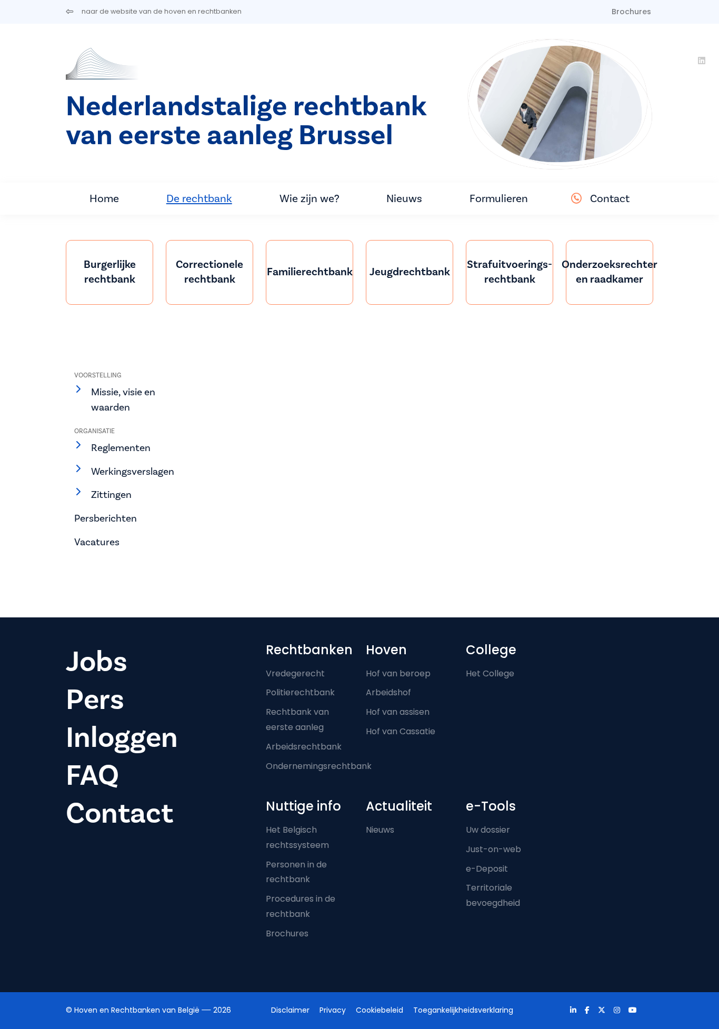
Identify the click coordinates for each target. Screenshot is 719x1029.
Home (104, 198)
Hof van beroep (398, 673)
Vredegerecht (295, 673)
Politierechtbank (300, 692)
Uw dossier (488, 830)
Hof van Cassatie (400, 731)
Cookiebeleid (379, 1010)
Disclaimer (290, 1010)
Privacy (332, 1010)
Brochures (631, 11)
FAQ (92, 775)
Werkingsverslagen (132, 471)
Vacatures (96, 542)
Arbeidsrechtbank (304, 747)
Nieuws (404, 198)
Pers (95, 699)
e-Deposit (487, 869)
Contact (610, 198)
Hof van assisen (398, 712)
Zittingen (111, 494)
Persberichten (105, 518)
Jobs (96, 662)
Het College (490, 673)
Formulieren (499, 198)
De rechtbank (199, 198)
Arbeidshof (388, 692)
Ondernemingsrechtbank (319, 766)
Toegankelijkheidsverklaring (463, 1010)
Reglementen (121, 448)
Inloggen (122, 737)
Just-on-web (493, 849)
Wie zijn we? (309, 198)
